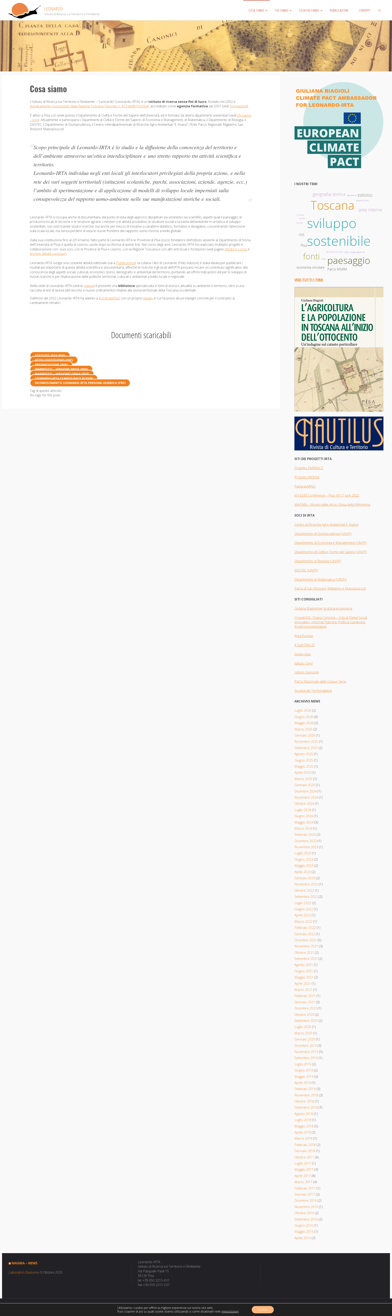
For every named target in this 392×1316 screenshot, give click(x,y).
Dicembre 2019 (305, 1045)
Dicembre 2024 (305, 791)
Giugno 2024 (303, 816)
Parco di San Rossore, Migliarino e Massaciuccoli (330, 588)
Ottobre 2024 (304, 803)
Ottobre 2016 (304, 1213)
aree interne (370, 210)
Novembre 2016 (306, 1207)
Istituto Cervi (303, 663)
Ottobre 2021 (304, 952)
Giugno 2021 (303, 971)
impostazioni (230, 1311)
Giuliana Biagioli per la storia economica (323, 608)
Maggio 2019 (303, 1076)
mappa (89, 285)
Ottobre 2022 (304, 890)
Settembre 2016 (306, 1219)
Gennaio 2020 (304, 1039)
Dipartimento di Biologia (312, 561)
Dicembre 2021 (305, 940)
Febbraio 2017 (305, 1188)
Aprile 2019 (302, 1082)
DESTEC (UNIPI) (306, 570)
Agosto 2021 (303, 965)
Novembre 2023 (306, 847)
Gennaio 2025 (304, 785)
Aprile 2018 (302, 1132)
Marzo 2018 (303, 1138)
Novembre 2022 (306, 884)
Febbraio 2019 (305, 1089)
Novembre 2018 (306, 1095)
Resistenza (352, 195)
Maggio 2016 (303, 1231)
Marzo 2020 (303, 1033)
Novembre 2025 (306, 741)
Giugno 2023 (303, 859)
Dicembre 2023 (305, 841)
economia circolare (311, 267)
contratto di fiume (334, 251)
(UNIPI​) (346, 533)
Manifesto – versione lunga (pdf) (62, 374)
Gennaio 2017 (304, 1194)
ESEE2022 (365, 195)
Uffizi (323, 259)
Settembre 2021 (306, 958)
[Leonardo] (54, 10)
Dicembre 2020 (305, 1008)
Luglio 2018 (302, 1120)
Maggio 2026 (303, 723)
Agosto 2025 (303, 754)
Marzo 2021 (303, 989)
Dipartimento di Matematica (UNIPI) (320, 579)
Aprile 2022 (302, 915)
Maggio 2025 (303, 766)
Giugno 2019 (303, 1070)
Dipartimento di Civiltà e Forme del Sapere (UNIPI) (330, 552)
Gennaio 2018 (304, 1151)
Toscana (332, 205)
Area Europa (303, 636)
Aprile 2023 (302, 872)
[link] (379, 10)
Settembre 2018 (306, 1107)
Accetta (263, 1310)
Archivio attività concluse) (48, 253)
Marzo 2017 (303, 1182)
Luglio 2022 (302, 903)
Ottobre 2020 (304, 1014)
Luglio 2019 (302, 1064)
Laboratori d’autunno (24, 1272)
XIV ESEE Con (304, 495)
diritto (302, 218)
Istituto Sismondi (306, 672)
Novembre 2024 (306, 797)
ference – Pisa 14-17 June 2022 (336, 495)
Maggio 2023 (303, 865)
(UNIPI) (335, 561)
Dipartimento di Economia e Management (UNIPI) (330, 542)
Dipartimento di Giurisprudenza (317, 533)
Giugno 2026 (303, 717)
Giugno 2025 (303, 760)
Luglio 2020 (302, 1027)
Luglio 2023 (302, 853)
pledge (148, 298)
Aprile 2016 (302, 1238)
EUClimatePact (109, 298)
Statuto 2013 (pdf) (50, 355)
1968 (346, 252)
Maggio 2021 (303, 977)
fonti (311, 256)
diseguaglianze (357, 252)
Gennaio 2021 (304, 1002)
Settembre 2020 (306, 1020)
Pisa (304, 245)
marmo (299, 222)
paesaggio (348, 260)
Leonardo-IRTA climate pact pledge (64, 378)
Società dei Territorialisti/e (313, 690)
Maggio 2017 (303, 1169)
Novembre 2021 (306, 946)
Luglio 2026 (302, 710)
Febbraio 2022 (305, 927)
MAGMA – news (24, 1263)
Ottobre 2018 (304, 1101)
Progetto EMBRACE (308, 468)
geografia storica (329, 194)
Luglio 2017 (302, 1163)
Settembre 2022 (306, 896)
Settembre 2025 (306, 748)
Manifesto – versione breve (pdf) (61, 369)
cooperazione (362, 200)
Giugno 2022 (303, 909)
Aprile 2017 (302, 1176)
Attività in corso (236, 249)
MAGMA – (302, 504)
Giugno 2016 (303, 1225)
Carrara (300, 214)
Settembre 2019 (306, 1058)
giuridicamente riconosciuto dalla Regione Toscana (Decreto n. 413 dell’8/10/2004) (89, 106)
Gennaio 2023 (304, 878)
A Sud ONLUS (304, 645)
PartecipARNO (305, 486)
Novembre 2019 (306, 1051)
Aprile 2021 (302, 983)
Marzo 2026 (303, 729)
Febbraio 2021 (305, 996)
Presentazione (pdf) (51, 365)
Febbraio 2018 (305, 1145)
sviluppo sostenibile (339, 232)
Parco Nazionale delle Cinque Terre (320, 681)
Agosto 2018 (303, 1113)
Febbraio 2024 (305, 834)
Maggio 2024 (303, 822)
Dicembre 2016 (305, 1200)
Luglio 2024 (302, 810)
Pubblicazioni (125, 263)
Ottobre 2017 (304, 1157)
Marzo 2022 (303, 921)
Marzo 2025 (303, 779)
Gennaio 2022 (304, 934)
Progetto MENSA (307, 477)
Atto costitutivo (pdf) (54, 360)
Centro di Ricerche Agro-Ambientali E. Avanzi (326, 524)
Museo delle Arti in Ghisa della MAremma (340, 504)
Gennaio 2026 (304, 735)
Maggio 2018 (303, 1126)
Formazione (238, 106)
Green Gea (302, 654)
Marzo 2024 (303, 828)
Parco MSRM (337, 269)
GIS (301, 234)
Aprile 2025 (302, 772)
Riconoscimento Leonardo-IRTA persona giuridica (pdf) (80, 383)
